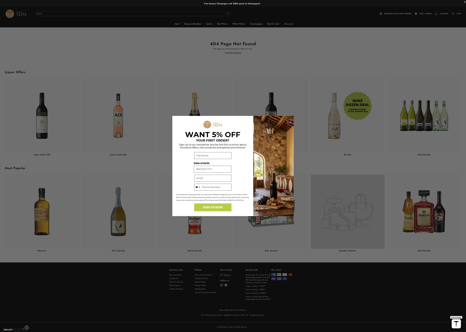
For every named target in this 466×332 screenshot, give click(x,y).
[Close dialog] (289, 121)
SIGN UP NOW (213, 207)
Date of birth (201, 163)
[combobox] (197, 187)
